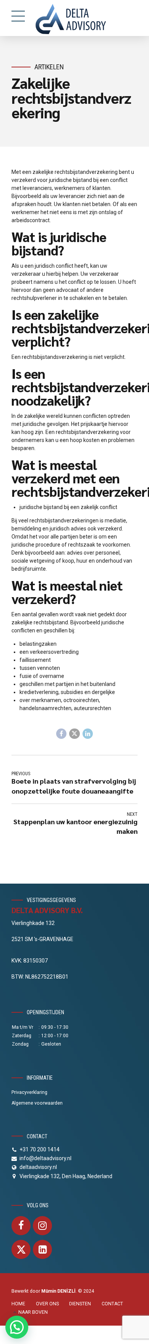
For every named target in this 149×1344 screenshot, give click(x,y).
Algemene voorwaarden (37, 1103)
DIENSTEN (80, 1303)
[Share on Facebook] (61, 733)
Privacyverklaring (29, 1092)
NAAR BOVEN (33, 1312)
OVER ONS (47, 1303)
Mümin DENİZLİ (58, 1291)
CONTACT (112, 1303)
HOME (18, 1303)
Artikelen (49, 67)
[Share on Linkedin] (88, 733)
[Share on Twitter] (74, 733)
